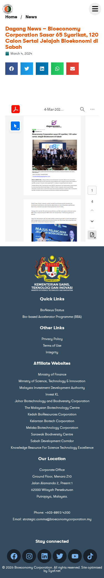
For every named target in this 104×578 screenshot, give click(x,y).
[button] (11, 68)
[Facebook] (14, 556)
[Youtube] (75, 556)
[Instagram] (29, 556)
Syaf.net (54, 571)
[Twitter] (60, 556)
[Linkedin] (44, 556)
